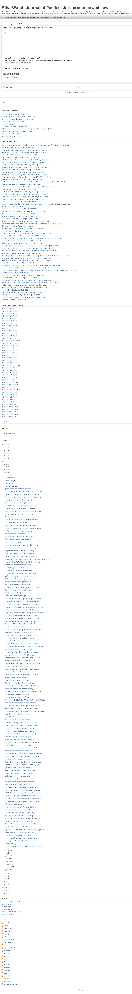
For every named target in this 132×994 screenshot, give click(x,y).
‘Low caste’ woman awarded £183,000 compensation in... (24, 607)
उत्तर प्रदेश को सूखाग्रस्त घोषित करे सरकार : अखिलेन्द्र (23, 58)
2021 (6, 458)
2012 (6, 879)
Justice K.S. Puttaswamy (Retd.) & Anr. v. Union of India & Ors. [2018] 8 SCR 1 (27, 258)
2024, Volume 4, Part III (9, 343)
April (7, 861)
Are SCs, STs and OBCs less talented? (17, 720)
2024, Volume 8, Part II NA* (11, 390)
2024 (6, 450)
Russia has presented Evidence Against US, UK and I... (23, 587)
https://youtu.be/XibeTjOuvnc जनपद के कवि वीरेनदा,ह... (21, 573)
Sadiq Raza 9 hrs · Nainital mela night (17, 776)
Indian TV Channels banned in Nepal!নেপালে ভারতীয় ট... (21, 556)
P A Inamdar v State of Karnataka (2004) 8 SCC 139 (19, 189)
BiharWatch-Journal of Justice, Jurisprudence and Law (55, 7)
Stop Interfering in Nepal (13, 542)
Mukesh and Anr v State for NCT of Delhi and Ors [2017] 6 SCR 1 (23, 236)
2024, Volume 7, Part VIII (10, 385)
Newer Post (7, 87)
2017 (6, 470)
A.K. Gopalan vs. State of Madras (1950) (15, 126)
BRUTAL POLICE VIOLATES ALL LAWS (18, 745)
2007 (6, 893)
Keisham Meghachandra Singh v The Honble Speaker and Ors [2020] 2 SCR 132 (28, 285)
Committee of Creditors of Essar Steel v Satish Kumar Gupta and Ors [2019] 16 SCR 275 (31, 280)
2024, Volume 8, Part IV (9, 394)
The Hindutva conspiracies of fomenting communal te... (23, 810)
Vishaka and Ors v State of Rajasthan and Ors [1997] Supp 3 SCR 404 (25, 175)
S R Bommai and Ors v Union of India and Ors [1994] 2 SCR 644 (23, 162)
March (8, 864)
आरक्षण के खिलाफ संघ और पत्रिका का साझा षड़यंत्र (18, 835)
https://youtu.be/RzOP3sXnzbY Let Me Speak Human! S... (24, 753)
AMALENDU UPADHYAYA (24, 62)
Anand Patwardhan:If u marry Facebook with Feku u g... (23, 511)
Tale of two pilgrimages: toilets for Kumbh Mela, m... (22, 669)
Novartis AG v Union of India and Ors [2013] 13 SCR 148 (20, 214)
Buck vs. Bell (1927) (8, 124)
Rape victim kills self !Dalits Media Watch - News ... (22, 624)
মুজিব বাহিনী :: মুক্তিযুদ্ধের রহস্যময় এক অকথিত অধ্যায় (18, 717)
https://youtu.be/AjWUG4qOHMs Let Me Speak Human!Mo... (25, 711)
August (8, 850)
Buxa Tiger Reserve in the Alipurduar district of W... (22, 545)
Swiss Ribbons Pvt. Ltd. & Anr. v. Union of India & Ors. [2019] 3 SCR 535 (25, 268)
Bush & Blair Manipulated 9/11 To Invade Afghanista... (23, 520)
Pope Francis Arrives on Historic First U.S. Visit (20, 728)
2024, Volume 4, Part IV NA (11, 345)
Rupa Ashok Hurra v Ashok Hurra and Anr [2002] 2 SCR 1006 (22, 179)
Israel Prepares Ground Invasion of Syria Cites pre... (22, 508)
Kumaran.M (7, 931)
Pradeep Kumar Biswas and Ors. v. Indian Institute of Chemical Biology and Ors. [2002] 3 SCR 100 (34, 182)
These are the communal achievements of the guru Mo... (24, 517)
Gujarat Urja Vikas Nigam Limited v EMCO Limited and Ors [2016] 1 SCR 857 (27, 233)
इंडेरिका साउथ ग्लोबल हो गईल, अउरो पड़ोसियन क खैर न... (20, 576)
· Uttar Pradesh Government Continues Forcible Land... (23, 641)
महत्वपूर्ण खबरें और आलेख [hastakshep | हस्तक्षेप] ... (19, 638)
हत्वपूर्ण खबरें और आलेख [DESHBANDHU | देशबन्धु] (19, 551)
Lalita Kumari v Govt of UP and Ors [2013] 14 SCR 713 (20, 219)
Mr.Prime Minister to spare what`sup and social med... (23, 756)
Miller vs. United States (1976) (11, 134)
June (7, 856)
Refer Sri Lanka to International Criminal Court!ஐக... (22, 708)
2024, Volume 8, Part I (9, 387)
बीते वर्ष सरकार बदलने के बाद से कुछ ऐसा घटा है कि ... (19, 582)
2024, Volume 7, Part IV (9, 375)
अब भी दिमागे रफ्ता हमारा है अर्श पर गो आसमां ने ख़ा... (18, 539)
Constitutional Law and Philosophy (13, 902)
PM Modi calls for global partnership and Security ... (22, 652)
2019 (6, 464)
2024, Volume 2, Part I (9, 318)
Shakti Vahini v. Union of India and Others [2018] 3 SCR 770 (21, 253)
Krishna (6, 926)
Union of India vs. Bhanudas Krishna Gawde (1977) (18, 117)
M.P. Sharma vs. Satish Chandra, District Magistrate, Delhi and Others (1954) (27, 129)
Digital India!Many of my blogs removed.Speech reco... (23, 528)
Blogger (81, 990)
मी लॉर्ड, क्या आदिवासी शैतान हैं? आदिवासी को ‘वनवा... (18, 593)
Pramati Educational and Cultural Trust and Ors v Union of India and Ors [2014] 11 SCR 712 (32, 224)
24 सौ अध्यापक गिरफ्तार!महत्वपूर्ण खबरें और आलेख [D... (19, 632)
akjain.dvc (7, 970)
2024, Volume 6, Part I (9, 358)
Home (77, 87)
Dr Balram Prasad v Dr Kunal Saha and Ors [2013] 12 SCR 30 (22, 216)
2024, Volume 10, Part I (9, 404)
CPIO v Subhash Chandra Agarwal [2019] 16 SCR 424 (19, 278)
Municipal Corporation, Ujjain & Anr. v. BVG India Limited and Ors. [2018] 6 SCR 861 (29, 251)
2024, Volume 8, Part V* (10, 397)
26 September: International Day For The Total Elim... (23, 621)
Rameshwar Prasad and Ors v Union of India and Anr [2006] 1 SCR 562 (25, 197)
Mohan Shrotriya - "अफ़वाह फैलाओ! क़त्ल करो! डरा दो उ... (21, 506)
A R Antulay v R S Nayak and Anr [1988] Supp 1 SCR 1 (19, 155)
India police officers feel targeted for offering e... (21, 838)
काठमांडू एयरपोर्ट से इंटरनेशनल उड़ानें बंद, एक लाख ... (19, 514)
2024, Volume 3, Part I (9, 328)
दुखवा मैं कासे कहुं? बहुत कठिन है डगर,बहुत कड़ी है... (18, 489)
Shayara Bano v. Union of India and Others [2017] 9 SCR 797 (22, 243)
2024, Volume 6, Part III (9, 363)
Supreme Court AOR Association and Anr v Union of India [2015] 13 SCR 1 (26, 229)
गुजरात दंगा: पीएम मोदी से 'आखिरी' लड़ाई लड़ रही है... (18, 768)
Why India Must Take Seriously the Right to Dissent (22, 601)
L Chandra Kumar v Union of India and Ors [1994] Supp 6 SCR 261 (23, 165)
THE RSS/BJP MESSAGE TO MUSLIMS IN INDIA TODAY (23, 497)
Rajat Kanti (7, 945)
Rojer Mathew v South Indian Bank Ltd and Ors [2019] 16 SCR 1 (23, 275)
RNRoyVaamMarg (10, 942)
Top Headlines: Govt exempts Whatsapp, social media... (23, 801)
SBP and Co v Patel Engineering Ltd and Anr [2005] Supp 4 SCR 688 (24, 194)
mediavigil (7, 979)
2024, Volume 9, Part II (9, 402)
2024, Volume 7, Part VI (9, 380)
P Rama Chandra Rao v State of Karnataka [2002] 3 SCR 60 (21, 184)
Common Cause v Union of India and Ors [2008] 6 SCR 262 (21, 201)
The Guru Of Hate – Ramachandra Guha (18, 827)
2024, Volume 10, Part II (10, 407)
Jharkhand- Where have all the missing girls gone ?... (22, 615)
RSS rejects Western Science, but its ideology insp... (22, 610)
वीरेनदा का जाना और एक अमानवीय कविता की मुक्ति (18, 565)
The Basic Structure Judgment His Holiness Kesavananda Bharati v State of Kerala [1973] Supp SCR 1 (35, 145)
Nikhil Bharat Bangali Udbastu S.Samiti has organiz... (22, 723)
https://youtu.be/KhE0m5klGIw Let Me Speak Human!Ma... (24, 646)
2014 (6, 873)
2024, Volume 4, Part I (9, 338)
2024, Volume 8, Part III (9, 392)
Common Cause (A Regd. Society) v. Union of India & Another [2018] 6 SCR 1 (27, 248)
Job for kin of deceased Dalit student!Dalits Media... (22, 731)
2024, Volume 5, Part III (9, 353)
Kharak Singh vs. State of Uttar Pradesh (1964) (17, 131)
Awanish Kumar (9, 923)
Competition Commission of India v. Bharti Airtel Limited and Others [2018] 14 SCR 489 (31, 265)
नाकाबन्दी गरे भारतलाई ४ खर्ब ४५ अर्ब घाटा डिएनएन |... (19, 680)
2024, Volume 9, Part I (9, 399)
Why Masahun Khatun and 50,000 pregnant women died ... (24, 613)
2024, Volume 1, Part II (9, 311)
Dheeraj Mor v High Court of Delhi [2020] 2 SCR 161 (19, 290)
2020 (6, 461)
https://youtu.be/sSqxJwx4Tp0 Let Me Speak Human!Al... (23, 599)
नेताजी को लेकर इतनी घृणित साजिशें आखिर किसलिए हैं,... (19, 807)
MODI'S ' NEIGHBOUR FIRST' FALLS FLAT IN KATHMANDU (25, 700)
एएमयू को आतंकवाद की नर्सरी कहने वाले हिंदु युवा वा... (18, 737)
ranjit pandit (8, 981)
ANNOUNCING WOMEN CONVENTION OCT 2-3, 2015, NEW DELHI (27, 559)
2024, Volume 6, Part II (9, 360)
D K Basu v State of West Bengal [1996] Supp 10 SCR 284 (21, 170)
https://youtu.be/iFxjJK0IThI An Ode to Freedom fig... (22, 686)
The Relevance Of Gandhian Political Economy (20, 548)
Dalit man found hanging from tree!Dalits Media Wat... (23, 790)
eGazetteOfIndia (7, 909)
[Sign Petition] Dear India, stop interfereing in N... (21, 525)
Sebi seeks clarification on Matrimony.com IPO (20, 660)
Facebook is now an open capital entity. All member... (23, 494)
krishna (6, 973)
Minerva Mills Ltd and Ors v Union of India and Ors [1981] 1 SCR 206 (24, 150)
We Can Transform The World (15, 627)
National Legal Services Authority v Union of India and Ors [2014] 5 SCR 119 (27, 221)
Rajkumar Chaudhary (11, 948)
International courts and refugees (16, 784)
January (8, 870)
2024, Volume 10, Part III (10, 409)
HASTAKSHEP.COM (10, 62)
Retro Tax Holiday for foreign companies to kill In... (22, 675)
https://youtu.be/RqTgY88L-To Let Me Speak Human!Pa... (24, 562)
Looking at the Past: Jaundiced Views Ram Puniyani (22, 841)
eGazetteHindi (6, 907)
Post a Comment (11, 78)
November (9, 481)
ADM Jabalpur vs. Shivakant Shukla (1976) (15, 114)
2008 (6, 890)
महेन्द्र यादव (7, 967)
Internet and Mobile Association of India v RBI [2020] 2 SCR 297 (23, 292)
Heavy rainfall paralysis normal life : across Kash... (21, 748)
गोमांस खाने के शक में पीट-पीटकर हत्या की (16, 523)
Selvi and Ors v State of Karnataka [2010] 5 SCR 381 (19, 206)
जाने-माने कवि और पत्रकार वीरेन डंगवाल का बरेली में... (19, 570)
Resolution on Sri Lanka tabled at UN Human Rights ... (23, 618)
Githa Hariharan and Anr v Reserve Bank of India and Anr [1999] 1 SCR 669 (26, 177)
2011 (6, 882)
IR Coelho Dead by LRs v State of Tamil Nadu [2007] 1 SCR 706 (23, 199)
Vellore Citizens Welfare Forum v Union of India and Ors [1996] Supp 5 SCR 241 (28, 167)
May (7, 858)
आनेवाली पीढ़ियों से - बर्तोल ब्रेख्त (13, 779)
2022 (6, 456)
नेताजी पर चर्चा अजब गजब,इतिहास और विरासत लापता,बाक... (20, 703)
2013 (6, 876)
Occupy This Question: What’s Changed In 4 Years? (22, 742)
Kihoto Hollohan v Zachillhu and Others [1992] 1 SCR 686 (20, 157)
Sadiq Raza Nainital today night (15, 596)
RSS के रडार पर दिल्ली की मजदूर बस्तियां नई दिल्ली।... (19, 759)
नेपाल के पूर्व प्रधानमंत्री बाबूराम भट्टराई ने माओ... (18, 590)
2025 (6, 447)
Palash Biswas (8, 937)
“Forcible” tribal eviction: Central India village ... (20, 813)
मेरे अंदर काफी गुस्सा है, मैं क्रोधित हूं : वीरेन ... (17, 568)
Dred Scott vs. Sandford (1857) (12, 136)
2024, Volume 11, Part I (9, 412)
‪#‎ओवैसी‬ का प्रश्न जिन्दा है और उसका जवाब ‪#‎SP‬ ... (18, 531)
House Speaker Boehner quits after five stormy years (23, 630)
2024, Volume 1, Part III (9, 313)
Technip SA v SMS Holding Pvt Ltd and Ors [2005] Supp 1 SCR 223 (23, 192)
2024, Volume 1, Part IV (9, 316)
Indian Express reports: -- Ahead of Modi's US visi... (22, 821)
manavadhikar (8, 976)
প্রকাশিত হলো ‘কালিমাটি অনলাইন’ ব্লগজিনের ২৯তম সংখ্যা (19, 739)
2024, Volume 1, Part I (9, 309)
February (9, 867)
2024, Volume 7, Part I (9, 368)
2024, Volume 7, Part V (9, 377)
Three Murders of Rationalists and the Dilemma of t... (23, 818)
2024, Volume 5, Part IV (9, 355)
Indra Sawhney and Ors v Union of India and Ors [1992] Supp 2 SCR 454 (25, 160)
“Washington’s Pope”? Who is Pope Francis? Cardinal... (23, 663)
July (7, 853)
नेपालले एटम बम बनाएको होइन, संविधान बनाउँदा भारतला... (20, 683)
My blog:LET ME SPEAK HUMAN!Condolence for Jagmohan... (25, 830)
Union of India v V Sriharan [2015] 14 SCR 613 (17, 231)
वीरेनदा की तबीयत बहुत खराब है (13, 844)
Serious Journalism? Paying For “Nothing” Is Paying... (22, 725)
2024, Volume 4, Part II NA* (11, 340)
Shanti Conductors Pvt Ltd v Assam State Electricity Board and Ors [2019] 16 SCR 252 (30, 283)
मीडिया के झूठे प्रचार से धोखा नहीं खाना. (15, 804)
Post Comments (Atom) (82, 92)
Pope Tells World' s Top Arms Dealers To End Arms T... (23, 691)
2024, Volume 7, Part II (9, 370)
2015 (6, 475)
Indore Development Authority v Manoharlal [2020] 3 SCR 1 (21, 295)
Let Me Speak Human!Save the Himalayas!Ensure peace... (24, 846)
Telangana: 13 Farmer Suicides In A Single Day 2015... (23, 765)
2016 (6, 472)
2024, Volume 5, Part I (9, 348)
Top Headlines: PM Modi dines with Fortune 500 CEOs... (23, 658)
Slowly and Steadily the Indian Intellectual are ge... (21, 796)
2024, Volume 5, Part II (9, 350)
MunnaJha (7, 934)
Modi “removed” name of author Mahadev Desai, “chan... (24, 491)
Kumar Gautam (9, 928)
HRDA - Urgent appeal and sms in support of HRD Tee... (23, 635)
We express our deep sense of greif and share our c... (23, 706)
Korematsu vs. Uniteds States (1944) (14, 121)
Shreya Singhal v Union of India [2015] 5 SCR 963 (18, 226)
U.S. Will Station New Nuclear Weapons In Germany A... (23, 799)
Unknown (7, 951)
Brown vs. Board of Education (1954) (14, 300)
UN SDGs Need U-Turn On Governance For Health (22, 604)
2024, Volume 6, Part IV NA (11, 365)
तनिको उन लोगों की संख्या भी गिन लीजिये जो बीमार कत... (19, 655)
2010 (6, 885)
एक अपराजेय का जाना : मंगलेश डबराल (15, 534)
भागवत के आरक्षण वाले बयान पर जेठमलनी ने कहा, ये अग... (20, 500)
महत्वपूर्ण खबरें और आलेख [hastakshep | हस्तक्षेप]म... (20, 553)
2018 (6, 467)
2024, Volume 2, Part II (9, 321)
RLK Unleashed (9, 940)
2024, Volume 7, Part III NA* (11, 372)
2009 (6, 887)
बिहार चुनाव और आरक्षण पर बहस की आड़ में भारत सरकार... (20, 832)
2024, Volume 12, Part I (9, 417)
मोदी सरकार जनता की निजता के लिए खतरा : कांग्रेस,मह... (20, 782)
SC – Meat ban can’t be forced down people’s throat (22, 815)
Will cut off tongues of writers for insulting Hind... (21, 787)
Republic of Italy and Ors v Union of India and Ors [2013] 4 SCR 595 (24, 211)
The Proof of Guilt (8, 914)
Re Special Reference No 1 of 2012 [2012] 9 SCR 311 (19, 209)
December (9, 478)
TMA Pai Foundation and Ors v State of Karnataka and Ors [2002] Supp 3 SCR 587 (29, 187)
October (8, 483)
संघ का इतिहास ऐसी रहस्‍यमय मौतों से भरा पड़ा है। (18, 677)
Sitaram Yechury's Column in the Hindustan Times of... (23, 824)
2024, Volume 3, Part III (9, 333)
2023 (6, 453)
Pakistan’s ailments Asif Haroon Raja (17, 672)
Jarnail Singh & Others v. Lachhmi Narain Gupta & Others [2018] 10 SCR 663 (27, 260)
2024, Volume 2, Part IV (9, 326)
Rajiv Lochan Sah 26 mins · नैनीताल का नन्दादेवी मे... (20, 770)
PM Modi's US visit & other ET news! (17, 666)
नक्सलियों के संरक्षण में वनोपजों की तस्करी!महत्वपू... (18, 714)
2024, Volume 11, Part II (10, 414)
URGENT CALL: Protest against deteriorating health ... (23, 793)
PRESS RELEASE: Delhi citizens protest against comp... (23, 734)
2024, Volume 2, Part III (9, 323)
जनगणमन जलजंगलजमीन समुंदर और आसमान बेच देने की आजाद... (22, 644)
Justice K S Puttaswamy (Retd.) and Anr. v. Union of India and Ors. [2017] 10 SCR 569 (30, 246)
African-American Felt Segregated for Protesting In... (22, 503)
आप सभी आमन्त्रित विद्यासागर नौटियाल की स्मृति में (18, 584)
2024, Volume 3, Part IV (9, 336)
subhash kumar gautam (11, 984)
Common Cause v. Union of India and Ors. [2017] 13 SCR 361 (22, 241)
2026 (6, 444)
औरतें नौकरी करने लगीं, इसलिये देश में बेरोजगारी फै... (18, 751)
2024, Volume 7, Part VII (10, 382)
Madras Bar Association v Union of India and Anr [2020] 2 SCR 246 (24, 297)
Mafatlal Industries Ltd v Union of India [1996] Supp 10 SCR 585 (23, 172)
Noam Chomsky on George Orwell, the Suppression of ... (24, 762)
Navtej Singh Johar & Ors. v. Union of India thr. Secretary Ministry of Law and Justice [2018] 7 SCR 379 (35, 256)
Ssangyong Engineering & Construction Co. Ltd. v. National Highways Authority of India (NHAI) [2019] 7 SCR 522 (39, 270)
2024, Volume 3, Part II (9, 331)
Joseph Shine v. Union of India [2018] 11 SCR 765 (18, 263)
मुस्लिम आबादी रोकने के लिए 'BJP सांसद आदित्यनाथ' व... (19, 537)
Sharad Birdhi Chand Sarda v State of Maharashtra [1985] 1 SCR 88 (24, 152)
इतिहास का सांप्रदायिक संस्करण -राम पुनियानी (17, 694)
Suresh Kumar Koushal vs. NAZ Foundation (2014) (18, 119)
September (9, 486)
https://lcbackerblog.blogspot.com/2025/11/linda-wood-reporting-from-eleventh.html (35, 17)
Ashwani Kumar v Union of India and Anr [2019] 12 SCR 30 (21, 273)
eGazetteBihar (6, 904)
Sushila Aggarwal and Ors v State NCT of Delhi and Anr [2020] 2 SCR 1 (25, 287)
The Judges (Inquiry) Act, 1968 (11, 912)
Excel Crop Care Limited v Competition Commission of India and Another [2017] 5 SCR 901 (32, 238)
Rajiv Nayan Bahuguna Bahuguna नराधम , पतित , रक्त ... (22, 579)
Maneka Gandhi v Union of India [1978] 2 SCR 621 (18, 148)
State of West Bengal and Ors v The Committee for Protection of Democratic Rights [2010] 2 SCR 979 (36, 204)
